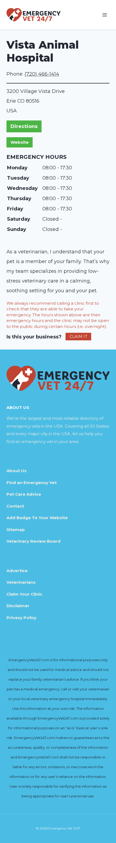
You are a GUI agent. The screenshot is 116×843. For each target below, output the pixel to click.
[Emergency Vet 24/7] (33, 14)
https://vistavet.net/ (19, 142)
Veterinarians (21, 582)
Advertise (17, 570)
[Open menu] (105, 15)
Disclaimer (17, 605)
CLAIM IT (78, 336)
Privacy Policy (21, 617)
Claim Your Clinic (24, 594)
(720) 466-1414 (42, 74)
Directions (24, 126)
